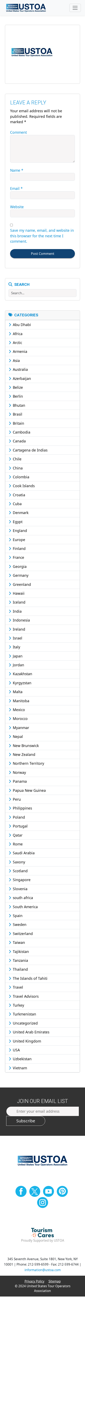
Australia (20, 369)
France (18, 557)
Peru (16, 799)
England (19, 530)
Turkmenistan (24, 1014)
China (17, 468)
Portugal (20, 826)
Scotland (20, 870)
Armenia (19, 351)
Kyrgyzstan (21, 682)
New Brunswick (25, 745)
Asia (16, 360)
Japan (17, 656)
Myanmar (20, 727)
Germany (20, 575)
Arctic (17, 342)
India (17, 611)
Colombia (20, 476)
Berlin (17, 396)
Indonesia (21, 620)
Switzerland (22, 933)
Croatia (18, 494)
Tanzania (20, 960)
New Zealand (23, 754)
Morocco (20, 718)
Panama (19, 781)
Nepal (17, 736)
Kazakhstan (22, 673)
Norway (19, 772)
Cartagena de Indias (29, 450)
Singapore (21, 879)
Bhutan (18, 405)
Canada (19, 441)
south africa (22, 897)
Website (17, 206)
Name (16, 170)
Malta (17, 691)
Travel (17, 987)
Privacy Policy (34, 1281)
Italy (16, 646)
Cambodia (21, 432)
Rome (17, 844)
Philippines (22, 808)
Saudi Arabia (23, 852)
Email (16, 188)
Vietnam (19, 1067)
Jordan (18, 664)
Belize (17, 387)
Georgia (19, 566)
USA (16, 1049)
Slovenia (19, 888)
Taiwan (18, 942)
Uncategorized (25, 1023)
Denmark (20, 512)
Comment (18, 132)
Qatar (17, 835)
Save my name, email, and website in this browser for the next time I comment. (42, 236)
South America (25, 906)
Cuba (17, 503)
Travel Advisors (25, 996)
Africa (17, 333)
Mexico (18, 709)
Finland (19, 548)
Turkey (18, 1005)
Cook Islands (23, 485)
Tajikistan (20, 951)
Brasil (17, 414)
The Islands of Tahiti (29, 978)
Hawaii (18, 593)
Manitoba (20, 700)
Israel (17, 638)
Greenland (21, 584)
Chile (16, 458)
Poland (18, 817)
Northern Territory (28, 763)
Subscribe (25, 1121)
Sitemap (54, 1281)
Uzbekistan (22, 1058)
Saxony (18, 861)
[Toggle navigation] (75, 8)
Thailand (20, 969)
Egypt (17, 521)
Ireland (18, 629)
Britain (18, 423)
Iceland (18, 602)
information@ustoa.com (43, 1270)
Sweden (19, 924)
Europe (18, 539)
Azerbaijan (21, 378)
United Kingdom (26, 1041)
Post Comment (42, 253)
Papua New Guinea (29, 790)
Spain (17, 915)
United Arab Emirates (30, 1031)
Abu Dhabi (21, 324)
